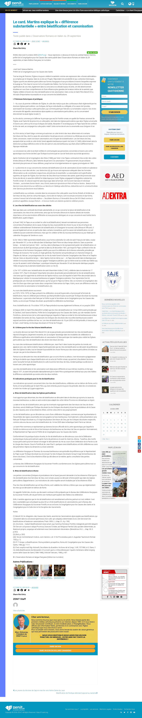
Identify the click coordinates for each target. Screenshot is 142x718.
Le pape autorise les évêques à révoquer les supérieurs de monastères (118, 389)
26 (111, 431)
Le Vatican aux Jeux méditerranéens (113, 323)
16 (125, 423)
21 (118, 427)
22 (121, 427)
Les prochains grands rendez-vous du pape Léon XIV (107, 473)
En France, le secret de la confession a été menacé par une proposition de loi (117, 378)
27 (114, 431)
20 (114, 427)
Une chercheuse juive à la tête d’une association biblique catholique (51, 10)
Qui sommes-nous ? (72, 709)
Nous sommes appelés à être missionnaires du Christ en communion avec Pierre (114, 306)
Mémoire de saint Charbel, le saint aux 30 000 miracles (118, 368)
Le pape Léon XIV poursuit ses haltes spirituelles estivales (106, 488)
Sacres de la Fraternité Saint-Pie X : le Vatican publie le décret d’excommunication (118, 348)
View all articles (19, 611)
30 (125, 431)
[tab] (108, 571)
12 (111, 423)
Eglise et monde (59, 4)
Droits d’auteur (118, 709)
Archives (45, 41)
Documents (71, 4)
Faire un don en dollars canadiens (55, 651)
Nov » (107, 439)
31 (104, 434)
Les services (94, 709)
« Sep (103, 439)
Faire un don (82, 4)
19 (111, 427)
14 (118, 423)
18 (107, 427)
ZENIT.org (42, 55)
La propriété (84, 709)
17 (104, 427)
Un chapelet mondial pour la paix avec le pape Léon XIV (118, 358)
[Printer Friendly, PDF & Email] (92, 52)
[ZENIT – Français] (16, 3)
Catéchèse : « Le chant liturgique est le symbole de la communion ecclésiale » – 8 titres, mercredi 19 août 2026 (114, 313)
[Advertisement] (55, 671)
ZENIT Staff (36, 41)
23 (125, 427)
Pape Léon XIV (34, 4)
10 (104, 423)
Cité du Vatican (46, 4)
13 (114, 423)
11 (107, 423)
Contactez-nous (129, 709)
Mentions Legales (105, 709)
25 (107, 431)
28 (118, 431)
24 (104, 431)
